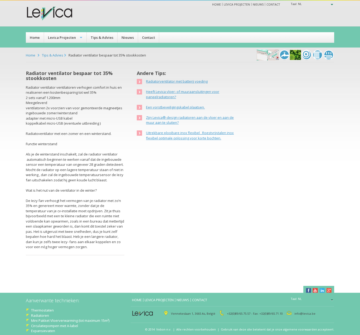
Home (216, 4)
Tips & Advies (102, 37)
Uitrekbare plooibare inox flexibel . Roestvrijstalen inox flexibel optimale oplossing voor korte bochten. (190, 135)
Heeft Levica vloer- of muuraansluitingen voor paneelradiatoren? (182, 94)
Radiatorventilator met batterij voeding (177, 81)
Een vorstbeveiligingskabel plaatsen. (175, 107)
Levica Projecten (62, 37)
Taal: (296, 4)
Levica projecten (237, 4)
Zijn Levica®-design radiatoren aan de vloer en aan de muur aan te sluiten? (190, 120)
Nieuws (258, 4)
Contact (273, 4)
